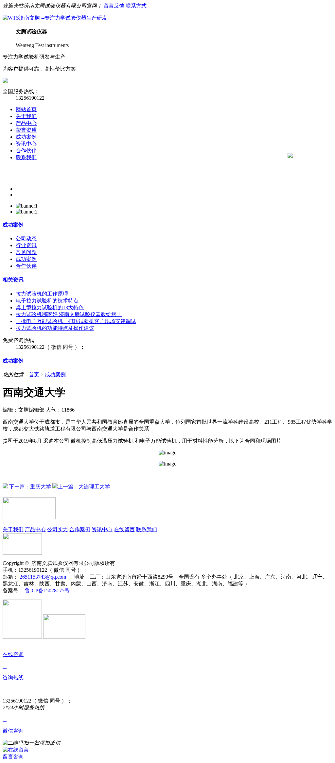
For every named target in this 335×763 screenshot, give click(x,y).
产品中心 (26, 123)
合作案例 (79, 529)
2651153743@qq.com (43, 577)
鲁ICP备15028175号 (47, 590)
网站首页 (26, 109)
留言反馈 (113, 5)
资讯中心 (26, 143)
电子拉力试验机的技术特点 (47, 300)
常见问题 (26, 252)
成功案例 (26, 137)
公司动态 (26, 238)
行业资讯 (26, 245)
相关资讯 (13, 279)
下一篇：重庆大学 (30, 486)
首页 (34, 374)
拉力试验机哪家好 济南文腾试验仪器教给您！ (69, 314)
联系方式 (136, 5)
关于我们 (26, 116)
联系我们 (26, 157)
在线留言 (124, 529)
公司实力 (57, 529)
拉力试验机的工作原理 (42, 294)
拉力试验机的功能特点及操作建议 (55, 328)
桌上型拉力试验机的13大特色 (50, 307)
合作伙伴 (26, 150)
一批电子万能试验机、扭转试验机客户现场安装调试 (76, 321)
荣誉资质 (26, 130)
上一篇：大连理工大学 (84, 486)
